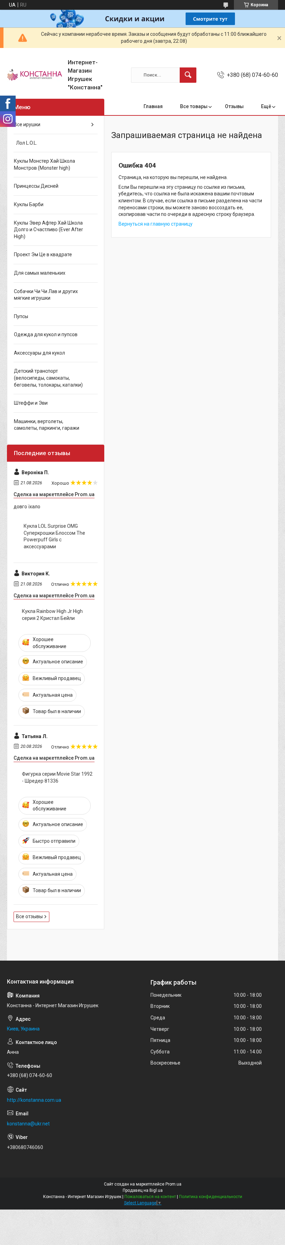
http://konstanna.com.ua (34, 1100)
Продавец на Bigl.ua (143, 1190)
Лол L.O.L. (25, 143)
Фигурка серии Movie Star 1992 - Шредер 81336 (57, 777)
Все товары (193, 106)
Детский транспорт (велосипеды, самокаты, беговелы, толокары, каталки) (48, 377)
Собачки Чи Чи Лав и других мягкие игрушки (46, 295)
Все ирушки (27, 124)
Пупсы (21, 316)
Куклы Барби (28, 204)
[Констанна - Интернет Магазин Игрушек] (35, 75)
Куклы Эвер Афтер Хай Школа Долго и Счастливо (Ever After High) (48, 229)
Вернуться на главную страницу (156, 224)
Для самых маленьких (39, 273)
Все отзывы (29, 916)
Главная (153, 106)
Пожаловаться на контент (150, 1196)
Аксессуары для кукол (39, 353)
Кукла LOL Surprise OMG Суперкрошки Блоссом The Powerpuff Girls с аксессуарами (54, 536)
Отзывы (234, 106)
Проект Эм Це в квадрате (43, 254)
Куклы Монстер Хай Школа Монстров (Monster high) (44, 164)
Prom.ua (173, 1184)
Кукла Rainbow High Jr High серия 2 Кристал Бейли (52, 614)
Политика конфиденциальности (210, 1196)
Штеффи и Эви (31, 403)
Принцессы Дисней (36, 186)
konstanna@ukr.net (28, 1123)
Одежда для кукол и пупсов (46, 334)
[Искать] (188, 75)
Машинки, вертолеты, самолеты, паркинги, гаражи (46, 425)
